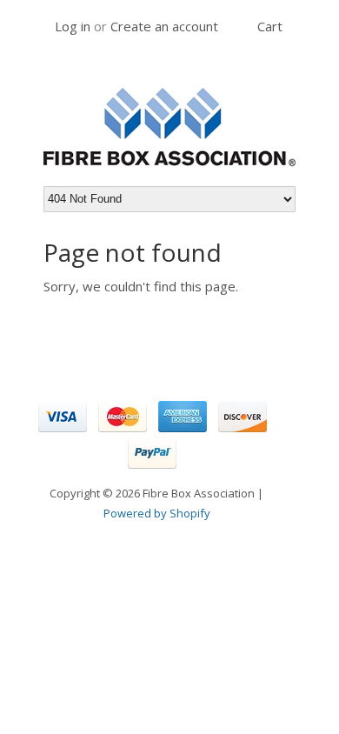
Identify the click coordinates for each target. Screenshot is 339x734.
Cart (269, 26)
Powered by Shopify (156, 513)
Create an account (164, 26)
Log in (72, 26)
